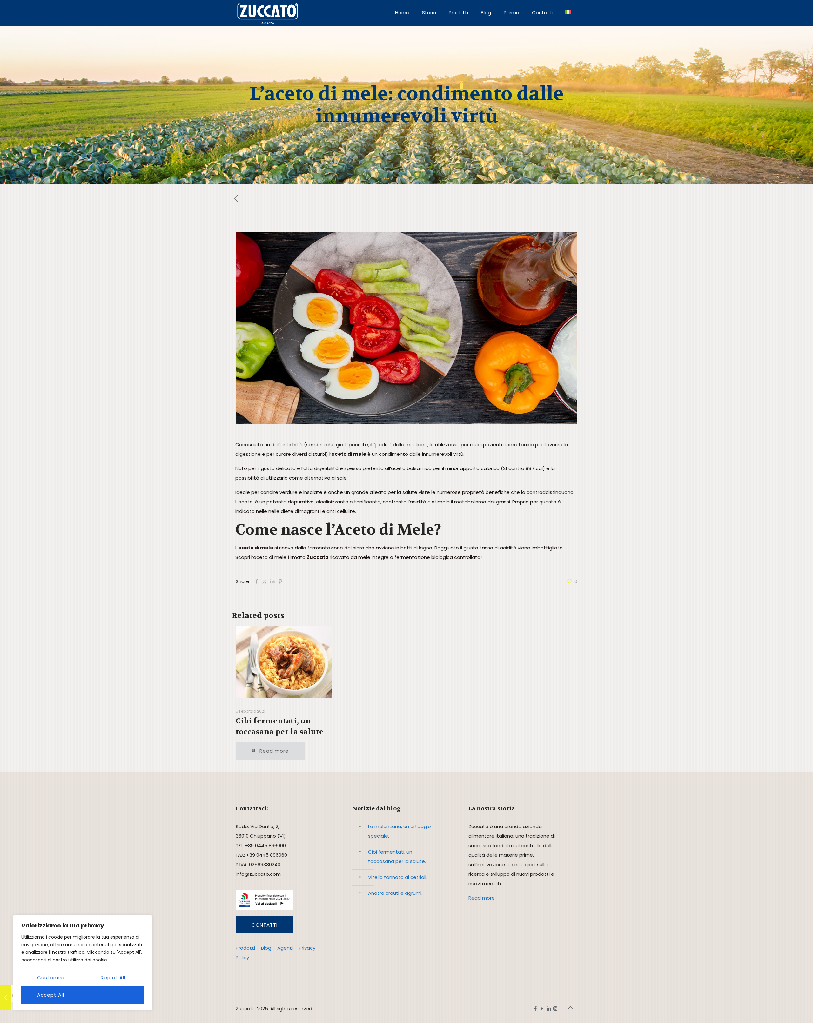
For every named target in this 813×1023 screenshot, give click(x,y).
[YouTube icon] (542, 1008)
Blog (266, 948)
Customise (51, 977)
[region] (82, 962)
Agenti (285, 948)
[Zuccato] (267, 12)
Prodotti (245, 948)
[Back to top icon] (570, 1007)
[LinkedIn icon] (548, 1008)
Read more (481, 897)
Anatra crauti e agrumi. (395, 893)
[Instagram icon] (555, 1008)
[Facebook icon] (535, 1008)
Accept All (50, 995)
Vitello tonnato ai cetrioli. (397, 877)
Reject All (113, 977)
